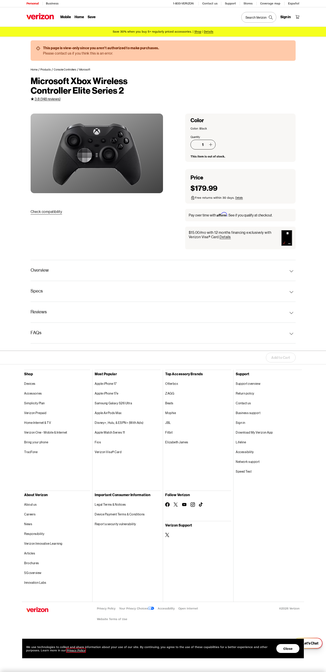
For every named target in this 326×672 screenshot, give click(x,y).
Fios (98, 442)
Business (52, 3)
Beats (169, 403)
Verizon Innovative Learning (43, 543)
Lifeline (241, 442)
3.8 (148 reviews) (48, 99)
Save (92, 17)
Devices (29, 383)
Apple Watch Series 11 (110, 432)
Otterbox (171, 383)
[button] (210, 144)
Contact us (210, 3)
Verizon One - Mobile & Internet (45, 432)
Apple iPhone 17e (106, 393)
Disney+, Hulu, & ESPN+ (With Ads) (119, 422)
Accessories (33, 393)
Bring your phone (36, 442)
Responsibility (34, 534)
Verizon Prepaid (35, 413)
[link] (35, 69)
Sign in (240, 422)
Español (293, 3)
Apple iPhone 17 (106, 383)
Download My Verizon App (254, 432)
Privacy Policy (106, 608)
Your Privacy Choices (133, 608)
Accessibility (245, 452)
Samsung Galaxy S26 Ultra (113, 403)
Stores (248, 3)
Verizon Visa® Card (108, 452)
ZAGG (169, 393)
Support (230, 3)
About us (30, 504)
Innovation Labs (35, 582)
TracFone (30, 452)
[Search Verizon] (258, 17)
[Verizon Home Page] (40, 16)
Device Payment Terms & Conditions (120, 514)
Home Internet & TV (37, 422)
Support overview (248, 383)
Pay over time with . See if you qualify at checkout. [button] (231, 214)
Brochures (31, 563)
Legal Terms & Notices (110, 504)
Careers (30, 514)
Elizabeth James (176, 442)
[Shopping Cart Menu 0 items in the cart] (297, 17)
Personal (32, 3)
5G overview (32, 573)
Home (79, 17)
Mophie (170, 413)
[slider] (307, 643)
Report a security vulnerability (115, 524)
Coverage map (270, 3)
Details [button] (208, 31)
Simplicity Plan (34, 403)
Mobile (65, 17)
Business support (248, 413)
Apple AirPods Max (108, 413)
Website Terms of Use (112, 619)
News (28, 524)
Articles (29, 553)
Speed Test (243, 471)
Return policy (245, 393)
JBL (168, 422)
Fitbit (169, 432)
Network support (248, 462)
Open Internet (188, 608)
